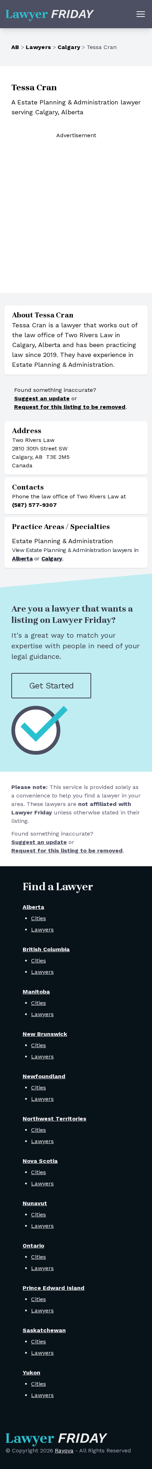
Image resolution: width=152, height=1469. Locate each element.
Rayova (64, 1450)
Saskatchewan (44, 1330)
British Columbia (46, 949)
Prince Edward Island (53, 1288)
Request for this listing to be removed (69, 406)
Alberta (22, 558)
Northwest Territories (54, 1118)
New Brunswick (45, 1034)
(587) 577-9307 (34, 505)
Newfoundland (44, 1076)
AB (15, 47)
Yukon (31, 1372)
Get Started (51, 686)
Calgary (69, 47)
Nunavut (35, 1203)
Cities (38, 918)
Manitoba (36, 991)
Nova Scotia (40, 1161)
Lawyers (38, 47)
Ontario (33, 1245)
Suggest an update (42, 398)
